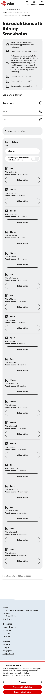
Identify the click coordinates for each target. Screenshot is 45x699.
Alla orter (12, 151)
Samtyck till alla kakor (22, 687)
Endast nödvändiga (22, 692)
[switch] (22, 159)
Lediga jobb (7, 650)
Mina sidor (34, 5)
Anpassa (22, 682)
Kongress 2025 (8, 654)
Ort (6, 146)
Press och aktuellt (10, 627)
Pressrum (6, 636)
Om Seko (6, 644)
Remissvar (7, 633)
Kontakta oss (8, 619)
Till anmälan (22, 180)
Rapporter (7, 630)
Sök (27, 5)
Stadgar (6, 647)
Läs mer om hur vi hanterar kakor (16, 675)
